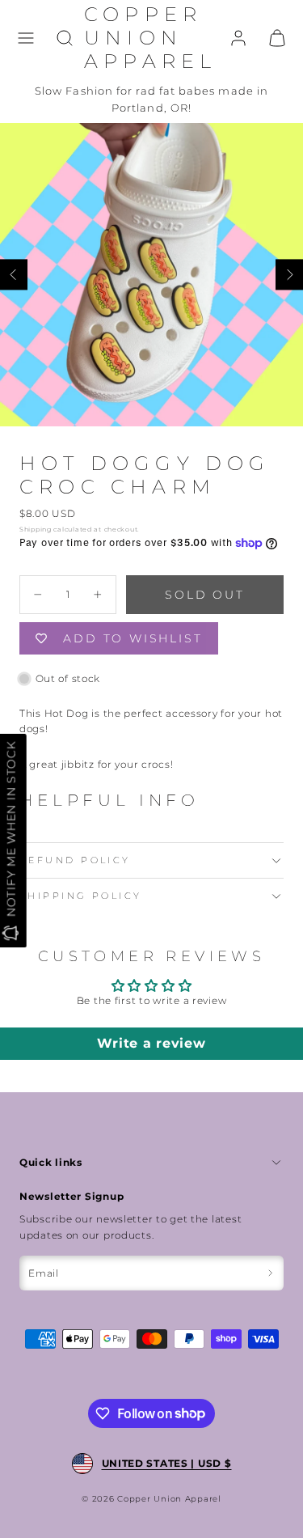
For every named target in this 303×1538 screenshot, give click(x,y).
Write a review (151, 1043)
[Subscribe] (270, 1273)
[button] (25, 38)
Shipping (35, 529)
